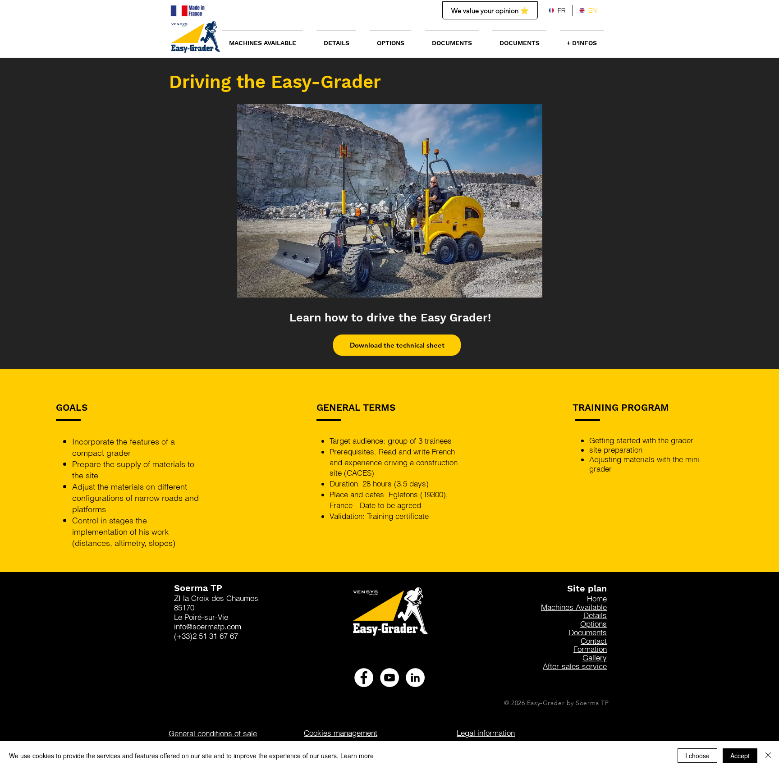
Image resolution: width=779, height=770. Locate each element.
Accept (740, 755)
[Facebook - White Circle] (363, 677)
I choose (697, 755)
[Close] (768, 755)
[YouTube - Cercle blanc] (389, 677)
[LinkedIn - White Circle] (415, 677)
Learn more (357, 755)
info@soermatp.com (207, 626)
